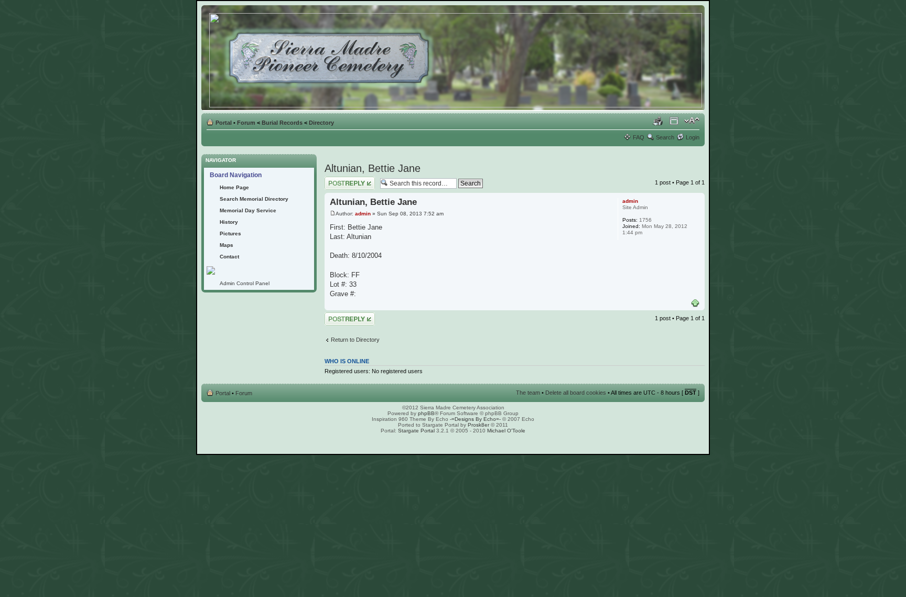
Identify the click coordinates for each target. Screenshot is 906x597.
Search (665, 137)
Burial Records (282, 123)
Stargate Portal (416, 430)
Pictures (230, 233)
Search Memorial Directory (254, 199)
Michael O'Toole (506, 430)
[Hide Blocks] (204, 151)
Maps (226, 245)
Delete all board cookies (575, 392)
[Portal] (456, 58)
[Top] (695, 303)
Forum (246, 123)
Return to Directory (355, 340)
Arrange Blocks (674, 120)
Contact (229, 256)
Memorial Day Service (248, 210)
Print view (658, 120)
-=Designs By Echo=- (475, 419)
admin (363, 213)
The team (528, 392)
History (229, 222)
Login (692, 137)
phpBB (426, 413)
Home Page (234, 187)
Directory (321, 123)
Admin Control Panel (244, 283)
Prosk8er (478, 425)
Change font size (691, 120)
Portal (223, 123)
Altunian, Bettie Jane (372, 168)
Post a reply (340, 180)
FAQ (638, 137)
